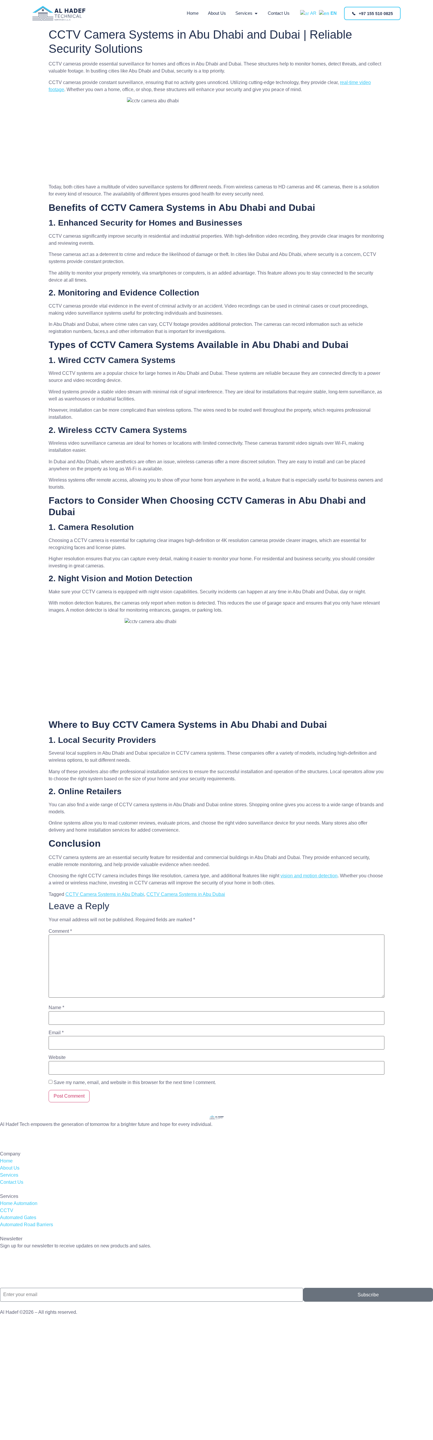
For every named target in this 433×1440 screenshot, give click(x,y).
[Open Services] (256, 13)
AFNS (6, 1280)
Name (56, 1007)
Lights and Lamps (18, 1268)
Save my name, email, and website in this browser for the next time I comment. (135, 1082)
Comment (60, 931)
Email (56, 1032)
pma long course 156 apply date (34, 1135)
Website (57, 1057)
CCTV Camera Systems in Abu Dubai (185, 894)
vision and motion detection (309, 875)
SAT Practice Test (18, 1257)
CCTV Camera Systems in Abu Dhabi (104, 894)
